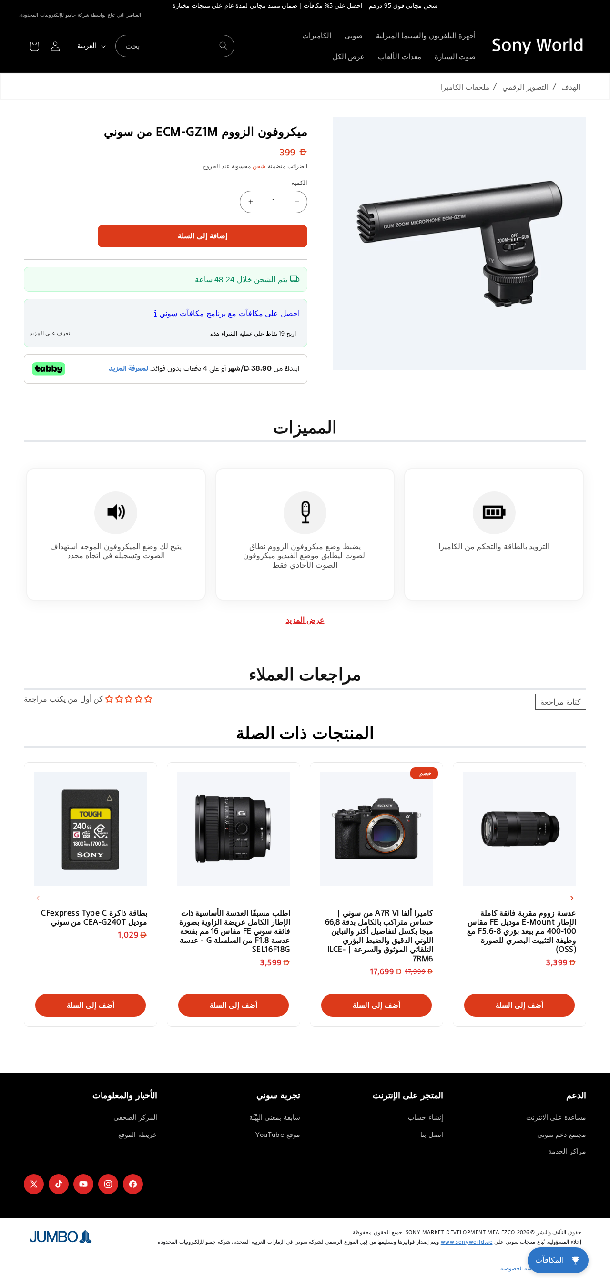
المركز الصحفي (135, 1117)
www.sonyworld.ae (467, 1242)
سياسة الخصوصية (519, 1268)
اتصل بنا (431, 1134)
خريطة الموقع (137, 1134)
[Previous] (38, 898)
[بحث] (223, 45)
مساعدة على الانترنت (556, 1117)
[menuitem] (426, 35)
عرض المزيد (305, 620)
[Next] (571, 898)
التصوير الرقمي (525, 87)
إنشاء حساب (425, 1117)
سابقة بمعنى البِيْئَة (274, 1117)
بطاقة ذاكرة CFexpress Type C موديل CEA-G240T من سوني (94, 917)
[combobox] (175, 46)
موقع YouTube (277, 1134)
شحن (259, 166)
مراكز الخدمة (567, 1151)
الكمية (299, 183)
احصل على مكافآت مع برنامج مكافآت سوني (229, 313)
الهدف (570, 87)
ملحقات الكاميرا (465, 87)
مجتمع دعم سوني (561, 1134)
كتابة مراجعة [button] (560, 701)
